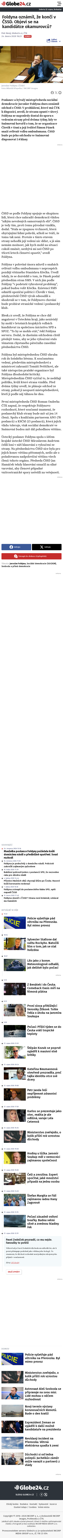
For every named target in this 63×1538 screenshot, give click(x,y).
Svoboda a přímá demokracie (15, 566)
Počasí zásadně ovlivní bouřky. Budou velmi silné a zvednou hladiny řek (43, 1222)
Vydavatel (43, 1504)
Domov (5, 1348)
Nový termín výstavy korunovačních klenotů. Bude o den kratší (41, 1410)
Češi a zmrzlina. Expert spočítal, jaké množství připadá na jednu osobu (43, 1178)
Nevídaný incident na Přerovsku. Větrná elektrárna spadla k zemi (41, 1442)
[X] (56, 92)
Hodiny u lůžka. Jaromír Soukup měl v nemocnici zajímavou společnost (43, 1157)
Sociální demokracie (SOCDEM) (41, 563)
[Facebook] (52, 92)
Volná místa (43, 1507)
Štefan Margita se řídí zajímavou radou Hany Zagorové (42, 1199)
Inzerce (53, 1504)
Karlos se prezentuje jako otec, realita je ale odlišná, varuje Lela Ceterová (44, 1116)
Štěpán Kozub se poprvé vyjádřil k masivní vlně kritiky (44, 1051)
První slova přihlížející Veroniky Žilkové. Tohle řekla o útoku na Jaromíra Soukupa (44, 1011)
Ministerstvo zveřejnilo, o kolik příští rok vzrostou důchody (44, 1136)
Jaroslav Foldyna (18, 563)
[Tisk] (60, 92)
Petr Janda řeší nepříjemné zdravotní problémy (42, 1093)
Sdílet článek (54, 40)
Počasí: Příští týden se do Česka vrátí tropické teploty (44, 1030)
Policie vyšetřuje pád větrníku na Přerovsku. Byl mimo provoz (42, 922)
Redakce (24, 1504)
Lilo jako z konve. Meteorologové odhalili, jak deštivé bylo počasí (43, 964)
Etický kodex (12, 1504)
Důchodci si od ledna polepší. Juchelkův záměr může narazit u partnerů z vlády (42, 1460)
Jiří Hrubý (15, 1262)
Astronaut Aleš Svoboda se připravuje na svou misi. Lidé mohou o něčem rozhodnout (43, 1394)
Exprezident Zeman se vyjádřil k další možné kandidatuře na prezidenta (43, 1426)
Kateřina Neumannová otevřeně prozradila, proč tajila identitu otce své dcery (44, 1074)
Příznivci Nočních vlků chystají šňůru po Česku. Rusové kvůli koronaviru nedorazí (32, 882)
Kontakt (33, 1504)
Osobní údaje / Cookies (25, 1507)
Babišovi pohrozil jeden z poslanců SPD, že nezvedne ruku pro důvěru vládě (31, 873)
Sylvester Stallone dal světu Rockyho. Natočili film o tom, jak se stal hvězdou (43, 945)
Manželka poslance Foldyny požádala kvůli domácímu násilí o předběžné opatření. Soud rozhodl (31, 854)
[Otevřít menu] (59, 3)
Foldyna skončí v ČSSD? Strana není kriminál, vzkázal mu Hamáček (31, 899)
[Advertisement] (31, 177)
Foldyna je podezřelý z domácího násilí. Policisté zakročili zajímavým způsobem (29, 865)
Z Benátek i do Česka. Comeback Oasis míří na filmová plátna (43, 988)
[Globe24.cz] (16, 3)
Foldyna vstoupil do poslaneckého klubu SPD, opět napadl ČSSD (30, 891)
